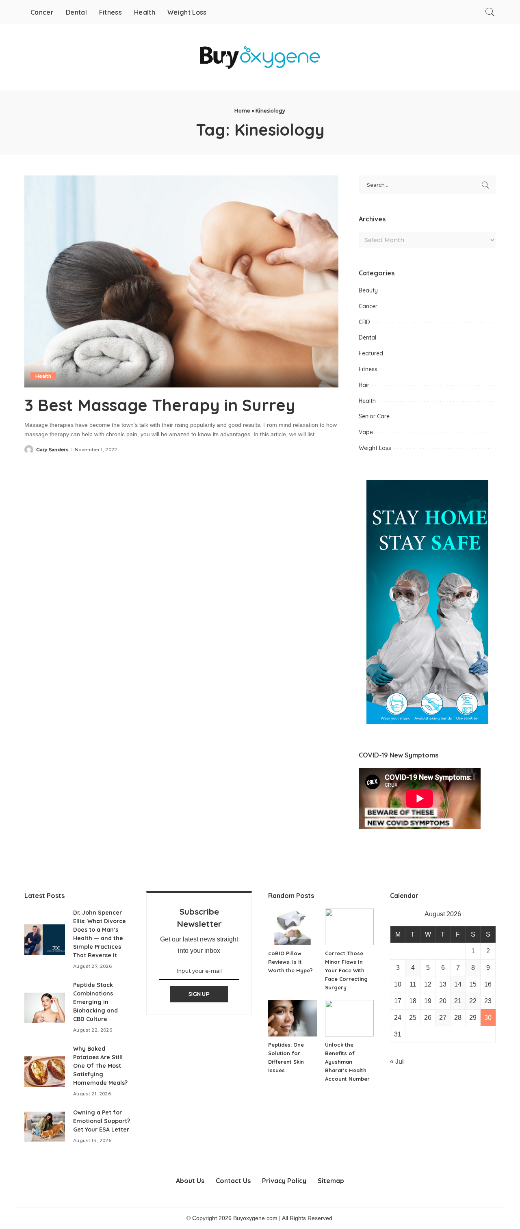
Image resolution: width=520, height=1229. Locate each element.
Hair (364, 385)
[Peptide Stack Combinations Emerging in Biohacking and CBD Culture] (44, 1008)
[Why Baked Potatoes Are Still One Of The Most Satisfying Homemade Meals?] (44, 1071)
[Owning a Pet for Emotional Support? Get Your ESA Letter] (44, 1127)
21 (458, 1000)
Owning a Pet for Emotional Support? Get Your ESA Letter (101, 1121)
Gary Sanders (52, 450)
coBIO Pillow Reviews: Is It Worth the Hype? (290, 962)
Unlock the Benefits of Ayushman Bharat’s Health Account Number (347, 1061)
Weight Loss (375, 448)
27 (442, 1017)
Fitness (368, 369)
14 (458, 984)
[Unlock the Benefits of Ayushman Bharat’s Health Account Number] (349, 1018)
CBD (364, 322)
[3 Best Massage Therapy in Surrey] (181, 281)
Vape (366, 432)
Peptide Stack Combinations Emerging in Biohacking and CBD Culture (95, 1002)
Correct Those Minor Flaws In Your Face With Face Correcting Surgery (346, 970)
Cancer (368, 306)
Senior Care (374, 416)
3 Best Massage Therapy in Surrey (159, 405)
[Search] (490, 12)
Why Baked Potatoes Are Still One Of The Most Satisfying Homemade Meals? (100, 1065)
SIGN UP (199, 994)
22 (473, 1000)
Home (242, 111)
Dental (367, 337)
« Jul (397, 1061)
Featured (371, 353)
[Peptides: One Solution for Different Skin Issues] (292, 1018)
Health (43, 376)
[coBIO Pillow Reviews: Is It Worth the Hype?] (292, 927)
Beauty (368, 290)
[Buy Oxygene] (260, 57)
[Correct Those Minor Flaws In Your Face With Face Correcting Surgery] (349, 927)
